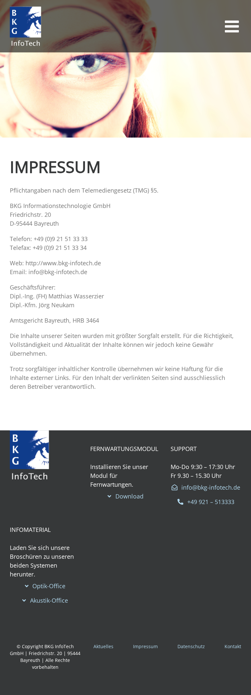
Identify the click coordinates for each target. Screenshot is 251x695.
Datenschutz (191, 646)
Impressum (145, 646)
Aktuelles (103, 646)
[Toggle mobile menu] (233, 26)
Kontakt (233, 646)
